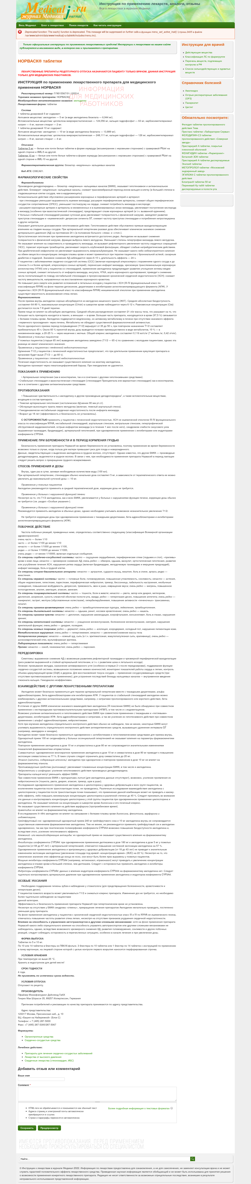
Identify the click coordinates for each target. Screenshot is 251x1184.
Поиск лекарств (78, 25)
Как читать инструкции (107, 25)
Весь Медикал (27, 25)
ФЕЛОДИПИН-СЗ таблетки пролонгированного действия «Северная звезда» (205, 138)
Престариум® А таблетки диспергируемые (205, 160)
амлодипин (80, 100)
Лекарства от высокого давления (43, 1056)
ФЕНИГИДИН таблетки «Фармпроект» (203, 153)
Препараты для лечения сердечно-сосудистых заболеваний (58, 1053)
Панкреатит (191, 102)
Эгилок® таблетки (192, 163)
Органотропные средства (39, 1036)
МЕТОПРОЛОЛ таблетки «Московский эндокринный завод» (203, 169)
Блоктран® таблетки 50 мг (196, 181)
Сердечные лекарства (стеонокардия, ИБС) (49, 1060)
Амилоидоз (191, 90)
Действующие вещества (198, 52)
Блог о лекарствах (52, 25)
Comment (24, 1085)
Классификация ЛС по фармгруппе (205, 56)
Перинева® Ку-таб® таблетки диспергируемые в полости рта (199, 187)
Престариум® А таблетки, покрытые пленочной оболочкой (202, 147)
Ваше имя (24, 1075)
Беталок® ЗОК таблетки (195, 156)
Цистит (189, 107)
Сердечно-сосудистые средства (42, 1040)
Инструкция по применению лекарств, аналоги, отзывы (149, 3)
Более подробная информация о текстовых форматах (139, 1108)
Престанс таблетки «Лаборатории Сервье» (206, 131)
